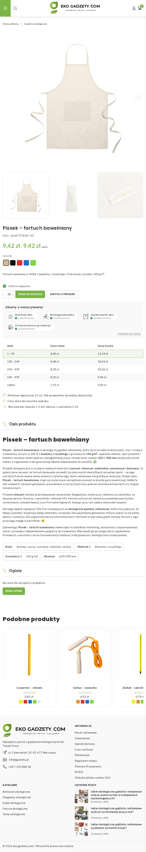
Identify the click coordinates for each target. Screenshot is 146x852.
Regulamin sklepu (86, 760)
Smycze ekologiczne (15, 808)
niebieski (55, 546)
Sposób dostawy (85, 743)
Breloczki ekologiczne (16, 791)
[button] (138, 97)
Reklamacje (82, 755)
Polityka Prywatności (88, 766)
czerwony (42, 546)
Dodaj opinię (14, 591)
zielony (66, 546)
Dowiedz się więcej (129, 333)
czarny (31, 546)
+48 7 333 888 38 (19, 766)
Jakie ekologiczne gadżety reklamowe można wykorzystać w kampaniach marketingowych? (116, 795)
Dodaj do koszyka (30, 294)
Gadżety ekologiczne (35, 23)
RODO (79, 771)
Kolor (7, 256)
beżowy (21, 546)
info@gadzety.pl (19, 759)
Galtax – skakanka (85, 687)
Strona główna (11, 23)
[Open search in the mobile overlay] (15, 8)
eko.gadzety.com (23, 846)
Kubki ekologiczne (14, 802)
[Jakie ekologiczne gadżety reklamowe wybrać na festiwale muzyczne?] (81, 813)
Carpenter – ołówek (29, 687)
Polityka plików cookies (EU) (93, 777)
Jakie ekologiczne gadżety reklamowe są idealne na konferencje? (116, 825)
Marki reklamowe (86, 732)
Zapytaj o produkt (62, 294)
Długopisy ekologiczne (17, 797)
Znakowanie (82, 738)
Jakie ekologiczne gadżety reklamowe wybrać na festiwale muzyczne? (116, 809)
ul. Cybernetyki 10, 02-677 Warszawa (32, 752)
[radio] (6, 262)
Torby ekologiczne (14, 814)
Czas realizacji (84, 749)
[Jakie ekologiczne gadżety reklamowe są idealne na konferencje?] (81, 829)
